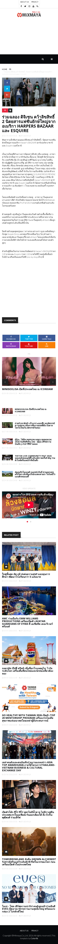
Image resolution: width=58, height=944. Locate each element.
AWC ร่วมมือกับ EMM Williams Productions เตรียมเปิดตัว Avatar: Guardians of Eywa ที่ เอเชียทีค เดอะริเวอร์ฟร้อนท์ (27, 622)
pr (10, 69)
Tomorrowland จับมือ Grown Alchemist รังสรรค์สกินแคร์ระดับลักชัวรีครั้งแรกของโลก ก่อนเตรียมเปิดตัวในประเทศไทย (29, 861)
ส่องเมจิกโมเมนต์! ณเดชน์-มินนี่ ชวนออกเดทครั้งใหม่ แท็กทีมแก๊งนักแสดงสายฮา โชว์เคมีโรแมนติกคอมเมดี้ (35, 474)
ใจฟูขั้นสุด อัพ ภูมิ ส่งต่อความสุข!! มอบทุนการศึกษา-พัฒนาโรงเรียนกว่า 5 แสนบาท (26, 575)
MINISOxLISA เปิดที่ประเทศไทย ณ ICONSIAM (27, 389)
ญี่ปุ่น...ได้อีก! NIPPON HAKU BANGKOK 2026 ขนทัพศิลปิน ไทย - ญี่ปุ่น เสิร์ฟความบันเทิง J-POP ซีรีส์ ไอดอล (33, 441)
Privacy (34, 2)
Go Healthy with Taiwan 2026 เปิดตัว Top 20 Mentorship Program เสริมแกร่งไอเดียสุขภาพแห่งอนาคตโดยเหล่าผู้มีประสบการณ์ (28, 718)
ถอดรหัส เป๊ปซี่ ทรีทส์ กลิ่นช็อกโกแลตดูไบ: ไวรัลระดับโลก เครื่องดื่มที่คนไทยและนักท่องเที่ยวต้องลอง (27, 671)
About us (24, 2)
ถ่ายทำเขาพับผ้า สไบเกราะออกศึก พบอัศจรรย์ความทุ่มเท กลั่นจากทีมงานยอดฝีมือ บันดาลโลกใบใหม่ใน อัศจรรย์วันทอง (35, 425)
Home (4, 69)
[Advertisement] (29, 37)
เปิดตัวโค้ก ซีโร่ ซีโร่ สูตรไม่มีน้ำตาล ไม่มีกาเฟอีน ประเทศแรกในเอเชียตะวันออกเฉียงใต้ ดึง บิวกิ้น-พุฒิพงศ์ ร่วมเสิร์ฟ (28, 814)
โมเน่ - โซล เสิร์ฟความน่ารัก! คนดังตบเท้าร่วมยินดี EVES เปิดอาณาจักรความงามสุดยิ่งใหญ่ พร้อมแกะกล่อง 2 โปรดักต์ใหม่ (28, 909)
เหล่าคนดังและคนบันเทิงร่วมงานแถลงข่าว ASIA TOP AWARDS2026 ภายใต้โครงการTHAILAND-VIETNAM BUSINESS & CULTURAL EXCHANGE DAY (28, 766)
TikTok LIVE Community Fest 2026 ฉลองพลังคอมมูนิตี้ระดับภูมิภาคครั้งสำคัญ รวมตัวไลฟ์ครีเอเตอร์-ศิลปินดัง (35, 458)
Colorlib (34, 938)
